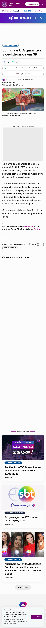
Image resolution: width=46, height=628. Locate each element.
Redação (11, 80)
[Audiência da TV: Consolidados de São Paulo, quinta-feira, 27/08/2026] (23, 447)
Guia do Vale (37, 11)
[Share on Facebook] (4, 62)
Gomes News (18, 11)
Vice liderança (10, 247)
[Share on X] (8, 62)
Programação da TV (15, 513)
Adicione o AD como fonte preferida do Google (24, 68)
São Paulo (32, 244)
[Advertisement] (23, 32)
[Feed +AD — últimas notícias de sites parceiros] (4, 10)
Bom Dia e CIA (19, 244)
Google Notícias (24, 74)
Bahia (9, 11)
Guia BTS (27, 11)
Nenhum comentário (9, 82)
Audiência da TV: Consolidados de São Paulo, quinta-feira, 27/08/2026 (22, 470)
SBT (41, 244)
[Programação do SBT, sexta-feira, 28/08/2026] (23, 497)
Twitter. (37, 229)
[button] (36, 617)
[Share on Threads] (17, 62)
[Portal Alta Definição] (23, 605)
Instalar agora (32, 4)
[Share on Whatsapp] (13, 62)
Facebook (29, 226)
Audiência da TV (10, 45)
